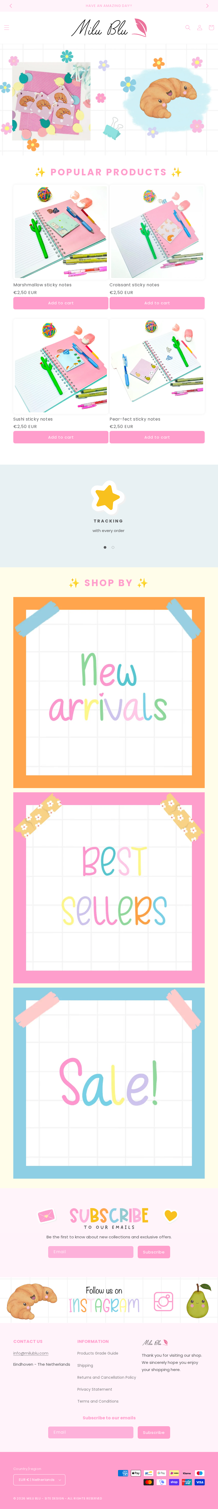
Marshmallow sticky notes (42, 285)
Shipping (85, 1365)
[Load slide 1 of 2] (105, 547)
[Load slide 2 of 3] (109, 151)
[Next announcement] (207, 6)
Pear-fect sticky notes (135, 419)
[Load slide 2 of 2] (113, 547)
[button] (6, 27)
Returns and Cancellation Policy (106, 1377)
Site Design (54, 1498)
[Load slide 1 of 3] (101, 151)
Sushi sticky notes (33, 419)
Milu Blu (34, 1498)
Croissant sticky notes (134, 285)
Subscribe (154, 1252)
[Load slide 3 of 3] (117, 151)
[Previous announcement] (10, 6)
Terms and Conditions (98, 1401)
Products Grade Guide (97, 1353)
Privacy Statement (94, 1389)
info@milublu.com (30, 1353)
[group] (109, 99)
